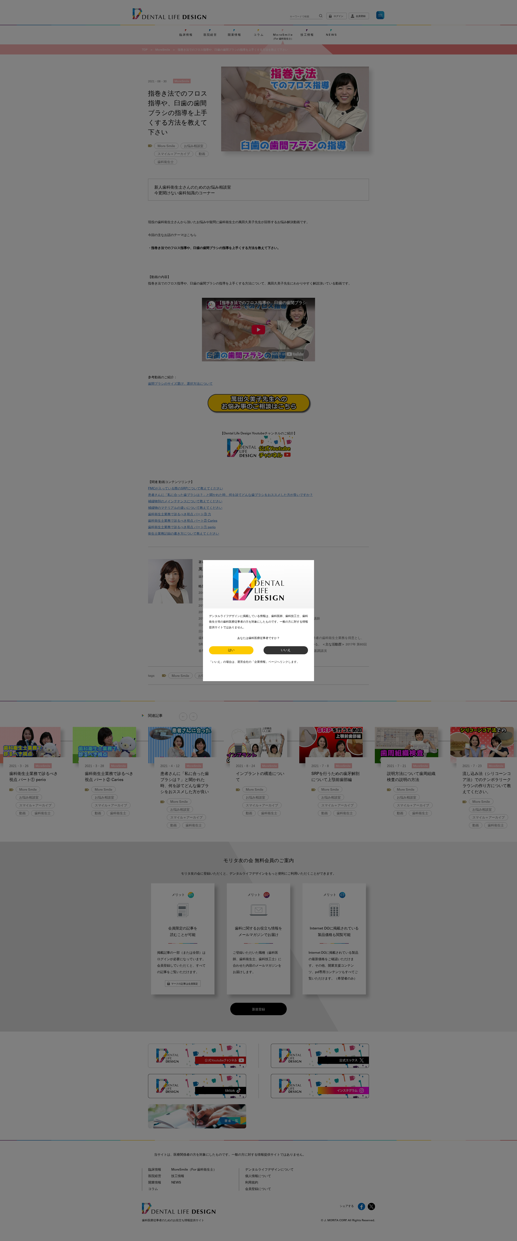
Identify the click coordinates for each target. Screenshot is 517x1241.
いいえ (286, 650)
